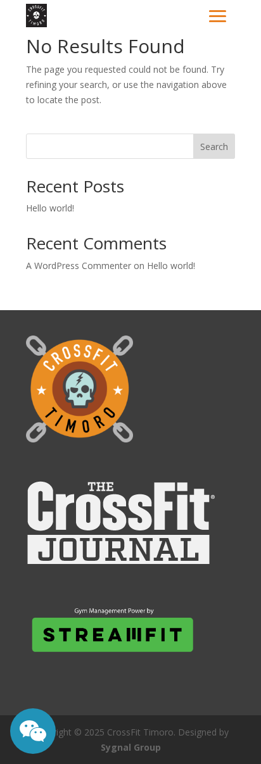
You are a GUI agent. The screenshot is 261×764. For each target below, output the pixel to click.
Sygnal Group (131, 747)
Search (214, 147)
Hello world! (50, 208)
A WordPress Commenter (78, 266)
